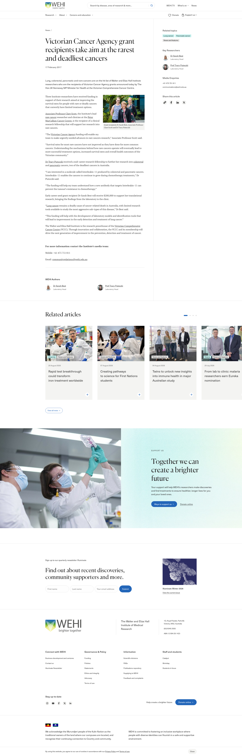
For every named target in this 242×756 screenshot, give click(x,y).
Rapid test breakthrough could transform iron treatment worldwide (66, 376)
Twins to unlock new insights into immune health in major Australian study (172, 376)
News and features (171, 40)
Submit (125, 588)
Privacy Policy (110, 751)
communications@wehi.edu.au (174, 87)
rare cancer (50, 117)
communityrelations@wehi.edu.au (69, 259)
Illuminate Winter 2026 (173, 588)
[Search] (151, 5)
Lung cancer (168, 35)
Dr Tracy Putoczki (54, 161)
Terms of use (124, 751)
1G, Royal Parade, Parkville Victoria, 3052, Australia (174, 622)
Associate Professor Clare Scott (61, 113)
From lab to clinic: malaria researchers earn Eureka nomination (222, 376)
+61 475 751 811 (169, 83)
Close (192, 751)
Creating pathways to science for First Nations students (119, 376)
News (47, 30)
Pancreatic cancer (183, 35)
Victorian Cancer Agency (63, 134)
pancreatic (55, 165)
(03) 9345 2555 (170, 628)
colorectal (138, 161)
